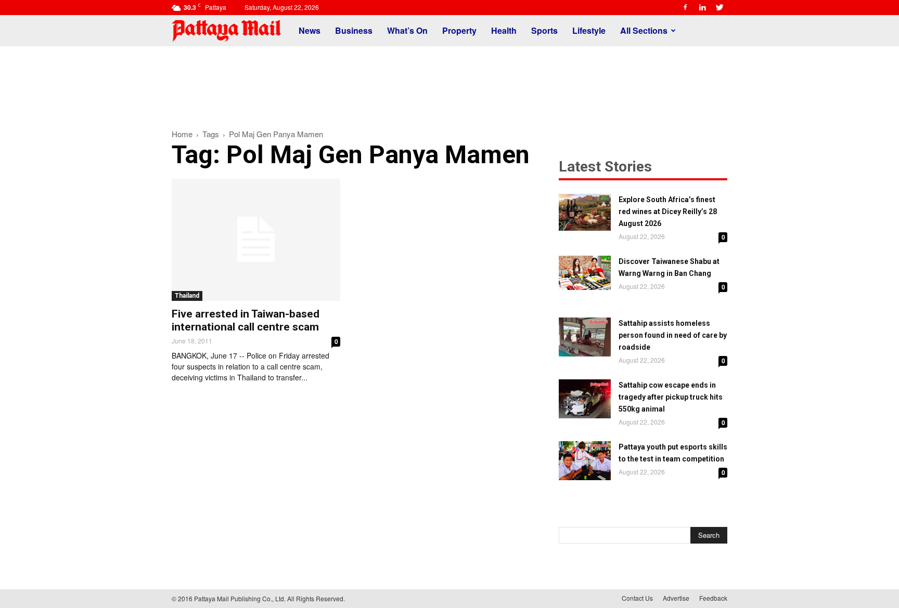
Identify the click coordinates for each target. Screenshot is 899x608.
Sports (544, 30)
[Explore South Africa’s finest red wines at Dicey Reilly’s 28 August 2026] (585, 212)
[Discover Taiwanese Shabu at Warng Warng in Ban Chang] (585, 273)
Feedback (713, 597)
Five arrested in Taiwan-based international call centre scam (245, 320)
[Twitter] (719, 7)
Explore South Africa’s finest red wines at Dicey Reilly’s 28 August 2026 (668, 211)
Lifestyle (589, 30)
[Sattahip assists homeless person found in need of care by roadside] (585, 337)
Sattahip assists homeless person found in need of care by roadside (673, 335)
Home (182, 133)
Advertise (676, 597)
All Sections (643, 30)
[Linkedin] (702, 7)
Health (504, 30)
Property (459, 30)
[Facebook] (685, 7)
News (309, 30)
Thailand (187, 295)
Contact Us (637, 597)
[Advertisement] (449, 82)
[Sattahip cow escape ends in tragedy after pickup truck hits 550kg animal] (585, 398)
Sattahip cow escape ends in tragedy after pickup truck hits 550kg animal (671, 397)
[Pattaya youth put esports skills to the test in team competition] (585, 460)
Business (354, 30)
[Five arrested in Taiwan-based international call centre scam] (256, 240)
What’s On (407, 30)
